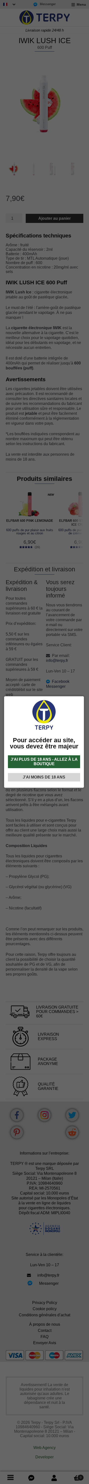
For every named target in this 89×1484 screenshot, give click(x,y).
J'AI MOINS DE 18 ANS (44, 777)
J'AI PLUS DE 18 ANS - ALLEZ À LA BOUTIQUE (44, 761)
